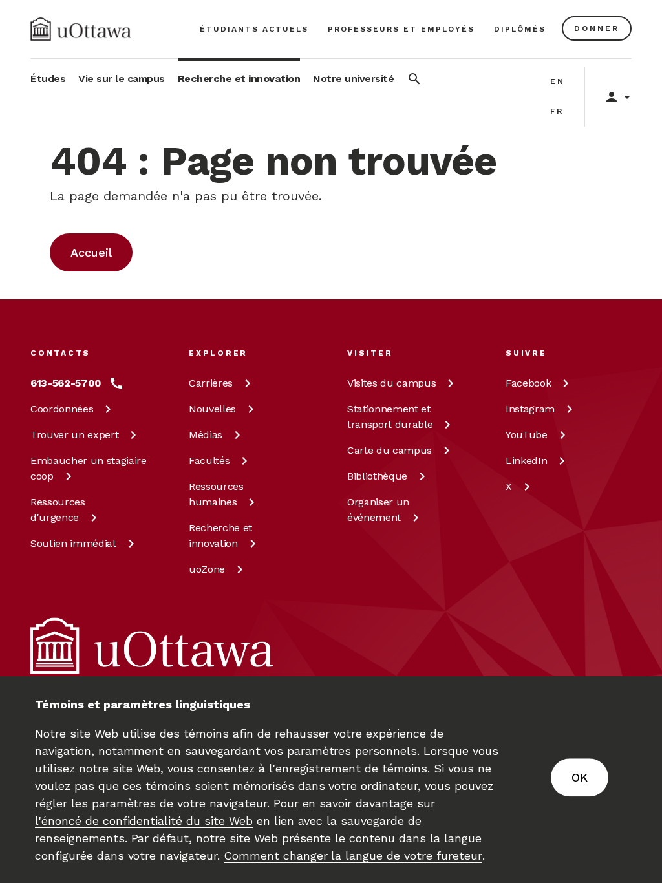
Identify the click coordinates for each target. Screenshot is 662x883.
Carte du (389, 450)
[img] (80, 29)
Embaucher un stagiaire (88, 468)
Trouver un (74, 435)
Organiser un (378, 510)
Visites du (391, 383)
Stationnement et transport (389, 417)
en (557, 81)
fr (557, 111)
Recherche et (220, 535)
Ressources (57, 510)
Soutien (73, 543)
